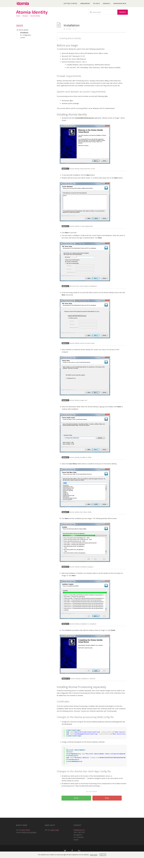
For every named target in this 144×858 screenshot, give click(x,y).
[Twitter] (65, 851)
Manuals (106, 3)
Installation (24, 33)
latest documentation (29, 832)
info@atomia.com (79, 830)
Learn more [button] (93, 855)
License (22, 37)
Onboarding (85, 3)
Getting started (70, 3)
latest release (25, 830)
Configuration (26, 35)
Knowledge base (120, 3)
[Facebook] (72, 851)
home (18, 16)
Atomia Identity (35, 16)
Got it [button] (103, 855)
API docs (96, 3)
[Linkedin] (79, 851)
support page (54, 830)
